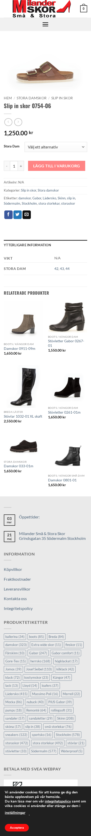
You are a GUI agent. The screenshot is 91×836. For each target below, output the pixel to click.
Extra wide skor (46, 645)
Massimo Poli (45, 694)
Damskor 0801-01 (62, 480)
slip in (71, 198)
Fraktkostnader (17, 579)
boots (36, 637)
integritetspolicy (58, 801)
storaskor (68, 203)
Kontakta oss (15, 598)
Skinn (61, 198)
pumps (13, 710)
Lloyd (29, 686)
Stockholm (29, 203)
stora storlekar (49, 203)
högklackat (66, 661)
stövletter (16, 751)
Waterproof (71, 751)
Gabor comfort (66, 653)
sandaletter (41, 718)
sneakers (16, 735)
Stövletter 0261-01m (64, 412)
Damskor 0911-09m (19, 349)
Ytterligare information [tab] (27, 245)
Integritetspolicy (18, 608)
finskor (73, 645)
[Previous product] (18, 122)
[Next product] (8, 122)
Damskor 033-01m (18, 466)
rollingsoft (61, 710)
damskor (24, 198)
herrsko (40, 661)
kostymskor (36, 677)
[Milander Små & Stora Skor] (42, 9)
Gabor (36, 198)
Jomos (13, 669)
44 (67, 268)
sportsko (41, 735)
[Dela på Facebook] (8, 214)
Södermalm (12, 203)
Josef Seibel (39, 669)
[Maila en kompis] (26, 214)
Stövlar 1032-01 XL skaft (23, 416)
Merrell (71, 694)
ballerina (15, 637)
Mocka (13, 702)
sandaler (15, 718)
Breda (56, 637)
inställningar (15, 812)
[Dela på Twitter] (17, 214)
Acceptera (17, 828)
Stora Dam (11, 146)
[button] (83, 9)
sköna (13, 727)
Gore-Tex (15, 661)
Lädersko (49, 198)
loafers (50, 686)
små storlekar (58, 727)
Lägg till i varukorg (56, 166)
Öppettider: (29, 516)
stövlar (75, 743)
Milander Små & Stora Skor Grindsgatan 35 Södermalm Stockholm (52, 536)
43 (62, 268)
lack (11, 686)
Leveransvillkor (17, 588)
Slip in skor (62, 98)
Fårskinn (15, 653)
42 (56, 268)
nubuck (35, 702)
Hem (8, 98)
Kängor (61, 677)
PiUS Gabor (60, 702)
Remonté (36, 710)
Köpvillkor (13, 569)
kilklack (65, 669)
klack (12, 677)
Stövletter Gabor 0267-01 (66, 343)
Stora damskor (32, 98)
